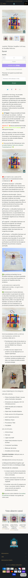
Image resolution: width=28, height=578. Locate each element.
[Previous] (3, 22)
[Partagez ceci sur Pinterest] (15, 89)
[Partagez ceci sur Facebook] (11, 89)
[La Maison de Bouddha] (14, 3)
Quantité (4, 54)
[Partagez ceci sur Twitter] (7, 89)
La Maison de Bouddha (16, 564)
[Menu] (0, 3)
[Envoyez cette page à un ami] (20, 89)
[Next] (25, 22)
